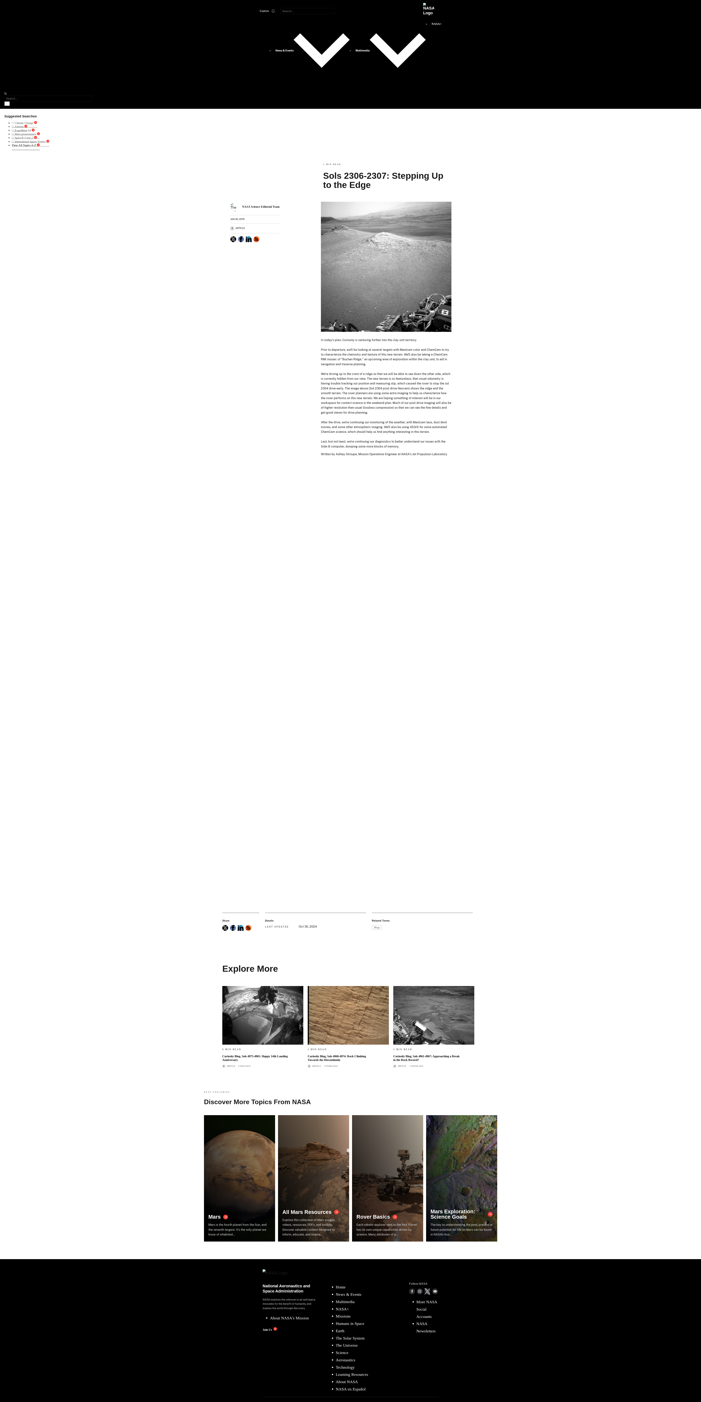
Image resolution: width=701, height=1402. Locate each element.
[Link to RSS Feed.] (256, 239)
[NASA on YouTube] (435, 1291)
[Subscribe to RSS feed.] (248, 928)
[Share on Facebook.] (241, 239)
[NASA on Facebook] (412, 1291)
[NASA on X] (427, 1291)
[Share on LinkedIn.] (249, 239)
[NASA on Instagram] (420, 1291)
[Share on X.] (233, 239)
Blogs (377, 927)
